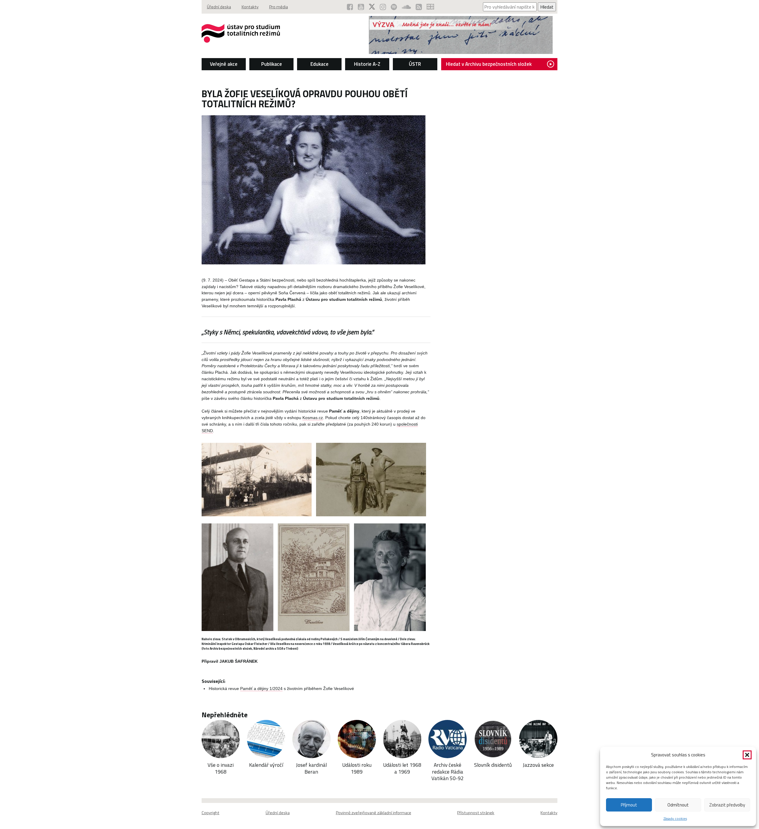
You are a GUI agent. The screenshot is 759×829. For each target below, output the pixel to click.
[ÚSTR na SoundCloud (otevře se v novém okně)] (406, 7)
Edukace (319, 64)
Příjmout (629, 804)
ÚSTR (415, 64)
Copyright (210, 812)
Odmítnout (678, 804)
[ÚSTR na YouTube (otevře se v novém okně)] (360, 7)
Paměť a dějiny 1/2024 (261, 688)
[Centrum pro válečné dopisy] (461, 52)
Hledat (547, 6)
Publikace (271, 64)
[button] (747, 755)
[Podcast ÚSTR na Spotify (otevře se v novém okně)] (393, 7)
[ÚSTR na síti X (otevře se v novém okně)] (371, 7)
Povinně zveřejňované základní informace (373, 812)
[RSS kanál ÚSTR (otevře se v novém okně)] (418, 7)
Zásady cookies (675, 818)
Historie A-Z (367, 64)
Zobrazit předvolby (727, 804)
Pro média (278, 7)
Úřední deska (219, 7)
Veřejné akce (223, 64)
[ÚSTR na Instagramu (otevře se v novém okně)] (382, 7)
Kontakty (250, 7)
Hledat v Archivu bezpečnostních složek (489, 64)
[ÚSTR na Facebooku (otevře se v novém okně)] (350, 7)
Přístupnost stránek (475, 812)
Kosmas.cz (312, 418)
